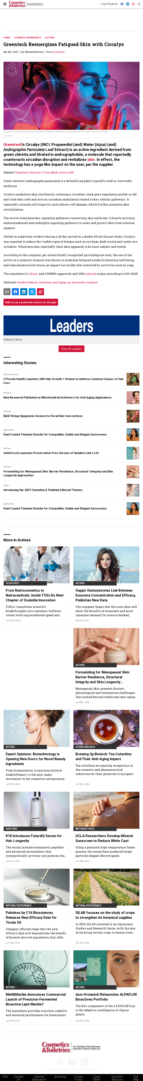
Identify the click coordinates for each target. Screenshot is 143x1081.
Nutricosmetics (10, 374)
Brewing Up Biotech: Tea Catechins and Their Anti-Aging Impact (104, 756)
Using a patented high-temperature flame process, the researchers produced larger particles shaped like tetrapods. (105, 851)
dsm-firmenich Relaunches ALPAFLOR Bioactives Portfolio (106, 996)
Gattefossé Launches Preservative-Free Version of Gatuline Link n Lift (51, 453)
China (33, 273)
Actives (49, 37)
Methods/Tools (85, 828)
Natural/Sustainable (19, 905)
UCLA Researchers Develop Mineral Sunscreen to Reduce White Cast (104, 838)
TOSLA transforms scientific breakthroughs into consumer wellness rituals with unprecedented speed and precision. (33, 611)
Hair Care (11, 828)
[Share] (15, 291)
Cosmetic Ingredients (27, 37)
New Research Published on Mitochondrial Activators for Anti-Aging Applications (57, 397)
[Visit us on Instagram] (84, 1061)
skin (91, 159)
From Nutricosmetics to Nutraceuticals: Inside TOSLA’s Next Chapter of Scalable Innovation (35, 595)
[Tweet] (32, 291)
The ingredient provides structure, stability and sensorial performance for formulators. (36, 1013)
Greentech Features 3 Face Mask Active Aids (44, 172)
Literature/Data (85, 746)
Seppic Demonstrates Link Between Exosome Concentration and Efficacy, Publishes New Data (106, 595)
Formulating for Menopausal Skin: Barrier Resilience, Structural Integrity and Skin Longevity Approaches (58, 473)
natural (91, 273)
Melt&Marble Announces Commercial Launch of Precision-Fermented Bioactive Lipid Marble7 (36, 999)
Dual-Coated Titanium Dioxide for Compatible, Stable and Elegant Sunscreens (55, 434)
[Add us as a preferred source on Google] (40, 291)
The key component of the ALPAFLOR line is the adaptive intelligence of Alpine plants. (105, 1010)
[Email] (6, 291)
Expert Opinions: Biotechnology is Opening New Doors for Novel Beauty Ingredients (36, 759)
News (6, 485)
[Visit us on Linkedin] (71, 1061)
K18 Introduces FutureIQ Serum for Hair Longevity (34, 838)
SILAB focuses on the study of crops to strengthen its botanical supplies (105, 915)
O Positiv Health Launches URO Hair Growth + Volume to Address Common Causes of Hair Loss (63, 381)
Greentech (59, 52)
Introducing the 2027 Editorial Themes (42, 490)
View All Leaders (71, 349)
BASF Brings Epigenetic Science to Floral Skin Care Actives (43, 416)
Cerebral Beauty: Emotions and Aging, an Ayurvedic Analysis (57, 282)
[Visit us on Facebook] (58, 1061)
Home (6, 37)
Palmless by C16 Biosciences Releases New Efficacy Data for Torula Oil (31, 918)
